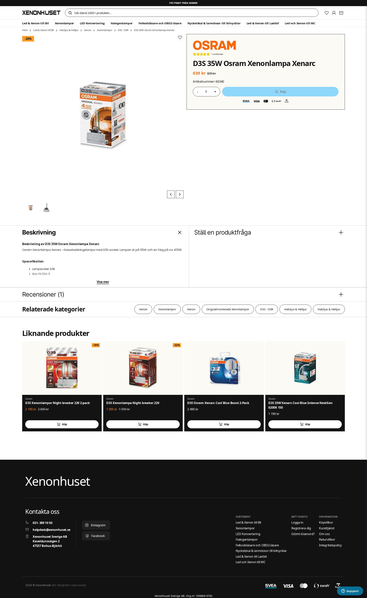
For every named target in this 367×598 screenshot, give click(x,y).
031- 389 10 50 (42, 523)
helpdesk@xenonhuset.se (51, 530)
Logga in (297, 522)
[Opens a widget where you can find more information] (350, 591)
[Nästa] (180, 194)
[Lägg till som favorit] (326, 12)
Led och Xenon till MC (300, 23)
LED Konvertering (92, 23)
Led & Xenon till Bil (35, 23)
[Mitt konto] (334, 12)
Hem (25, 30)
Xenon (87, 30)
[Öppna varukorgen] (341, 12)
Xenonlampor (64, 23)
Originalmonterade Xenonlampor (227, 309)
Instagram (98, 525)
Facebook (98, 536)
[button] (70, 13)
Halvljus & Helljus (69, 30)
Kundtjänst (326, 528)
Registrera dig (301, 528)
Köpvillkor (326, 522)
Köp (64, 424)
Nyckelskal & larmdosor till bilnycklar (214, 23)
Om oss (324, 534)
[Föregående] (171, 194)
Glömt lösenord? (302, 534)
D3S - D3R (123, 30)
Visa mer (103, 282)
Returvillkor (327, 539)
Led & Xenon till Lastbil (263, 23)
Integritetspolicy (330, 545)
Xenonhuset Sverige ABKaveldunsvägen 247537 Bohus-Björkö (50, 541)
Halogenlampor (122, 23)
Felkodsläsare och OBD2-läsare (160, 23)
